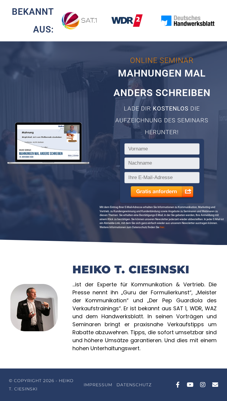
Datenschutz (134, 384)
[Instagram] (203, 385)
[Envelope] (215, 385)
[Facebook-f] (178, 385)
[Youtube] (190, 385)
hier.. (162, 227)
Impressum (98, 384)
